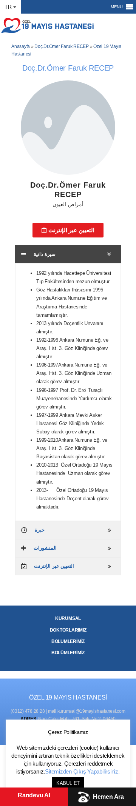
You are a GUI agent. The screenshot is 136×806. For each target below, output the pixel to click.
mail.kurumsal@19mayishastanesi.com (86, 711)
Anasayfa (20, 46)
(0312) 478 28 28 (28, 711)
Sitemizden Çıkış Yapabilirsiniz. (82, 771)
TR (8, 7)
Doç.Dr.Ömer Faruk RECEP (61, 46)
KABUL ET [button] (68, 783)
